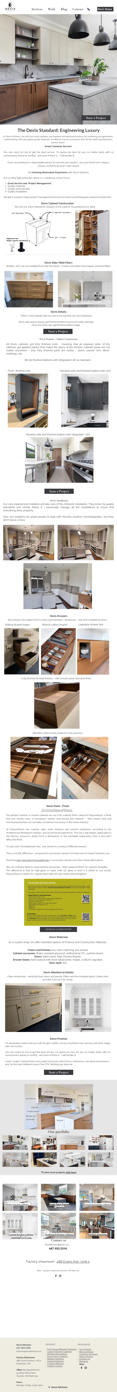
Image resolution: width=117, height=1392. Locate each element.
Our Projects (85, 1349)
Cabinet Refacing (55, 1361)
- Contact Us (84, 1359)
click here (71, 1172)
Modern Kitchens (55, 1359)
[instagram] (60, 1275)
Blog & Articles (86, 1352)
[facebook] (55, 1275)
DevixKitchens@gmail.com (57, 1244)
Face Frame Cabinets (57, 1356)
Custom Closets (54, 1366)
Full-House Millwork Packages (62, 1349)
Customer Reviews (88, 1354)
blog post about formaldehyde (33, 860)
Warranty (83, 1361)
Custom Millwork (55, 1363)
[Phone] (88, 9)
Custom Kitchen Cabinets (59, 1351)
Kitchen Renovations (57, 1354)
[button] (105, 9)
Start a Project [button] (86, 1356)
